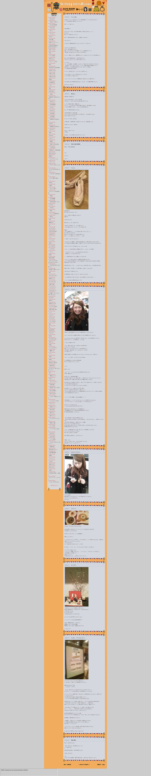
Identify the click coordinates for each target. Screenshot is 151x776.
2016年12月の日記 (51, 130)
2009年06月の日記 (51, 411)
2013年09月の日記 (51, 253)
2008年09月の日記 (51, 440)
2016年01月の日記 (51, 163)
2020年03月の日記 (51, 57)
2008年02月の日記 (51, 462)
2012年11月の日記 (51, 285)
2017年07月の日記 (51, 108)
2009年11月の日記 (51, 394)
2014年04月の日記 (51, 232)
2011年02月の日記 (51, 349)
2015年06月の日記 (51, 189)
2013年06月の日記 (51, 263)
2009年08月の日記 (51, 405)
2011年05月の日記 (51, 340)
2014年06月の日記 (51, 226)
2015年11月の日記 (51, 172)
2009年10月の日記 (51, 399)
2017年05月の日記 (51, 114)
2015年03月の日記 (51, 200)
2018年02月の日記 (51, 86)
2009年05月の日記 (51, 414)
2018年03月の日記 (51, 83)
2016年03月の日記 (51, 157)
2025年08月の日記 (51, 20)
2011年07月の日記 (51, 334)
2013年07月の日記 (51, 259)
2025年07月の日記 (51, 23)
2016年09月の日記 (51, 139)
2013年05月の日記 (51, 268)
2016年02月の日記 (51, 160)
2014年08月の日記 (51, 220)
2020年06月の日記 (51, 48)
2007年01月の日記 (51, 480)
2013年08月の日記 (51, 256)
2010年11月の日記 (51, 358)
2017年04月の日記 (51, 117)
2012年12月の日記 (51, 282)
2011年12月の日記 (51, 319)
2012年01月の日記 (51, 316)
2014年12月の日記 (51, 209)
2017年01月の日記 (51, 128)
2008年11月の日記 (51, 434)
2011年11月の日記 (51, 322)
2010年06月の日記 (51, 374)
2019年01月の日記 (51, 80)
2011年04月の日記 (51, 343)
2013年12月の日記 (51, 244)
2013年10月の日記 (51, 250)
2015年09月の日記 (51, 181)
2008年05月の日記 (51, 453)
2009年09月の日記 (51, 402)
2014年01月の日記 (51, 241)
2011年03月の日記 (51, 346)
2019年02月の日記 (51, 77)
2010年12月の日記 (51, 355)
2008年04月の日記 (51, 456)
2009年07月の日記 (51, 408)
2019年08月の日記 (51, 60)
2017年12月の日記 (51, 92)
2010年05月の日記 (51, 377)
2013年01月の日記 (51, 279)
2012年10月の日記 (51, 288)
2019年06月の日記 (51, 66)
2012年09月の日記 (51, 291)
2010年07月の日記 (51, 371)
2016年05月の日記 (51, 151)
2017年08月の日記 (51, 105)
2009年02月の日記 (51, 424)
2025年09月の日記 (51, 17)
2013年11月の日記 (51, 247)
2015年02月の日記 (51, 203)
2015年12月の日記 (51, 167)
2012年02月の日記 (51, 313)
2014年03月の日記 (51, 235)
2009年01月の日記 (51, 427)
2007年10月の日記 (51, 476)
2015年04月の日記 (51, 197)
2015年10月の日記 (51, 176)
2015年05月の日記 (51, 194)
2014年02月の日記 (51, 238)
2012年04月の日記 (51, 307)
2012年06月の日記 (51, 302)
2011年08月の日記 (51, 331)
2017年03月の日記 (51, 122)
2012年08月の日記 (51, 296)
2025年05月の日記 (51, 26)
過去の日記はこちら (54, 485)
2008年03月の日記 (51, 459)
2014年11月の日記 (51, 212)
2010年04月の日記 (51, 380)
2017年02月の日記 (51, 125)
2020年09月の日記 (51, 38)
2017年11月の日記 (51, 95)
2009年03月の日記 (51, 421)
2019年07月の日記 (51, 63)
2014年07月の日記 (51, 223)
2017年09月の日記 (51, 102)
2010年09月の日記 (51, 363)
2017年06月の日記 (51, 111)
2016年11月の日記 (51, 133)
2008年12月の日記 (51, 431)
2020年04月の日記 (51, 54)
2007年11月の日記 (51, 471)
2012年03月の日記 (51, 310)
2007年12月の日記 (51, 468)
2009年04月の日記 (51, 417)
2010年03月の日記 (51, 383)
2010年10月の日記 (51, 361)
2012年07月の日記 (51, 299)
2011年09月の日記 (51, 328)
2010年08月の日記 (51, 366)
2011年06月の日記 (51, 337)
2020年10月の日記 (51, 35)
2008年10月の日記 (51, 437)
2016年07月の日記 (51, 145)
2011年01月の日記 (51, 352)
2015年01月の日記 (51, 206)
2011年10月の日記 (51, 325)
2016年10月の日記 (51, 136)
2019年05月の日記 (51, 69)
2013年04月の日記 (51, 271)
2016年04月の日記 (51, 154)
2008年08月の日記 (51, 445)
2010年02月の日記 (51, 386)
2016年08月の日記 (51, 142)
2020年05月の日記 (51, 51)
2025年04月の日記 (51, 29)
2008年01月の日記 (51, 465)
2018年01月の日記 (51, 89)
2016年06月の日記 (51, 148)
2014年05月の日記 (51, 229)
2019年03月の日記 (51, 74)
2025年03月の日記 (51, 32)
